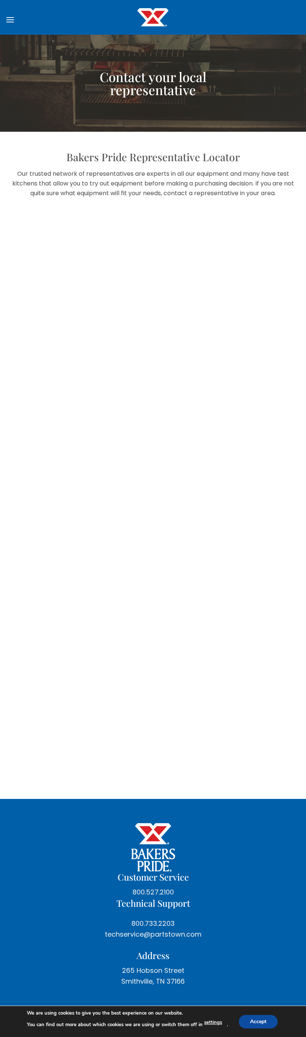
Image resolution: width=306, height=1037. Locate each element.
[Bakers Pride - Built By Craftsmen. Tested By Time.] (153, 17)
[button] (13, 19)
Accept (258, 1021)
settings (213, 1022)
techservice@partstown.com (153, 934)
